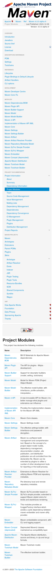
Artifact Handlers (11, 80)
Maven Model (10, 113)
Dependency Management (18, 206)
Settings (8, 61)
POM (7, 58)
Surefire (10, 293)
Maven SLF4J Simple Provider (17, 147)
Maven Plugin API (12, 106)
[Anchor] (37, 340)
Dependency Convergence (18, 213)
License (8, 47)
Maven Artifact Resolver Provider (18, 140)
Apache (8, 21)
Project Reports (11, 230)
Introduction (10, 36)
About (9, 179)
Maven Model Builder (13, 116)
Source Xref (10, 43)
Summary (11, 182)
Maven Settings (11, 130)
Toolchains (9, 65)
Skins (7, 255)
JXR (8, 273)
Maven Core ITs (11, 95)
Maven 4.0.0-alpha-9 (37, 21)
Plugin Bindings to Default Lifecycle (19, 76)
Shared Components (15, 290)
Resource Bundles (14, 283)
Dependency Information (17, 186)
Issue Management (15, 199)
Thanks (8, 318)
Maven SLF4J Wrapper (14, 150)
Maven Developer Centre (15, 91)
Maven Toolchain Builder (15, 167)
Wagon (9, 297)
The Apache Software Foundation (28, 569)
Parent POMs (10, 248)
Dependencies (13, 209)
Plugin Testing (12, 276)
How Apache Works (13, 305)
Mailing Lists (12, 203)
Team (9, 192)
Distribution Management (17, 226)
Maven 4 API (10, 120)
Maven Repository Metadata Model (19, 143)
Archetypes (9, 241)
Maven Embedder (12, 154)
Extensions (9, 245)
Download (9, 50)
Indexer (10, 269)
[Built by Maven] (27, 330)
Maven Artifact (11, 137)
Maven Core (10, 126)
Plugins (10, 223)
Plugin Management (15, 220)
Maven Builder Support (14, 109)
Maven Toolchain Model (15, 164)
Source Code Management (18, 196)
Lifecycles (9, 73)
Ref (25, 21)
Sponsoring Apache (13, 315)
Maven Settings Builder (14, 133)
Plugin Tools (12, 280)
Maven (18, 21)
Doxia (9, 266)
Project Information (12, 175)
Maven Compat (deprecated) (17, 157)
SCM (9, 286)
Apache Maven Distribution (16, 160)
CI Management (13, 216)
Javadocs (9, 40)
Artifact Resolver (13, 263)
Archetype (11, 259)
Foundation (9, 308)
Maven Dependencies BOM (16, 103)
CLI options (9, 83)
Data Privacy (10, 311)
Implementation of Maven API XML (19, 123)
